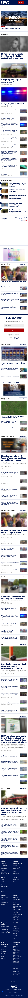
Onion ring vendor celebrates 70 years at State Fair (10, 563)
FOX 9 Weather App (17, 863)
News (3, 861)
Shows (15, 895)
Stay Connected (4, 943)
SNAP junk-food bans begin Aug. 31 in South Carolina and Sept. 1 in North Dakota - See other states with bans (14, 739)
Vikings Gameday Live (17, 906)
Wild (2, 884)
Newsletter (3, 949)
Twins (2, 883)
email (17, 982)
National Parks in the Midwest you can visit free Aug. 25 (10, 428)
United (2, 890)
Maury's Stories (6, 788)
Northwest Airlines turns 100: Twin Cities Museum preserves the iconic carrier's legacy (9, 839)
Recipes (14, 883)
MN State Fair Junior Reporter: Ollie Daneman (9, 570)
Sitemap (15, 933)
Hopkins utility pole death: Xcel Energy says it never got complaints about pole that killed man (10, 139)
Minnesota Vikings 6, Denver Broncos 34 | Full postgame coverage (9, 680)
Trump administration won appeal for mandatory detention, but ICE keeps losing (9, 473)
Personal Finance (5, 897)
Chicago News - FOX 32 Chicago (5, 930)
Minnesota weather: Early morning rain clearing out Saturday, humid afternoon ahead (9, 111)
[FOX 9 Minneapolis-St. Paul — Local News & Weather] (5, 2)
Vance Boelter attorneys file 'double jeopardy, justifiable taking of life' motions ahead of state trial (9, 152)
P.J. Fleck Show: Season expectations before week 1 (9, 687)
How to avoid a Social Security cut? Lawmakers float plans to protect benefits (9, 769)
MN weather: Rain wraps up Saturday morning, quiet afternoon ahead (9, 369)
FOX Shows (15, 897)
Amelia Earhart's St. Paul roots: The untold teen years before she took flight (9, 825)
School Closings (16, 867)
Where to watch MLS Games (16, 973)
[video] (14, 273)
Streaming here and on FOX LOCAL (10, 28)
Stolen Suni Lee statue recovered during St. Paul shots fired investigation (8, 173)
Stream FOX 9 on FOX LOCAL (11, 383)
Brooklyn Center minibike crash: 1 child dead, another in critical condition (18, 211)
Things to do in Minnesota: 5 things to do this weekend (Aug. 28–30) (9, 422)
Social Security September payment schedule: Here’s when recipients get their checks (9, 762)
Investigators (4, 868)
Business (3, 899)
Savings (3, 904)
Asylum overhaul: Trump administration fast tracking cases (9, 488)
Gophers (3, 881)
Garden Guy (15, 881)
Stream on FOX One (16, 943)
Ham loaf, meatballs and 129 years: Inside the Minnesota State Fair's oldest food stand (14, 811)
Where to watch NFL (16, 947)
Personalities (16, 928)
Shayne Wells (16, 879)
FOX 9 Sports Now (17, 911)
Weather (15, 861)
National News (4, 865)
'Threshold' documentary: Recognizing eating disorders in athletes (8, 307)
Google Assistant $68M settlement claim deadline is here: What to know (9, 755)
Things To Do (5, 399)
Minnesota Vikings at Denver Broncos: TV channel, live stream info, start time (10, 702)
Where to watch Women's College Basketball (17, 967)
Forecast (15, 865)
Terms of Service (15, 338)
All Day (14, 902)
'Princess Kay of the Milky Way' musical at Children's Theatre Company (10, 300)
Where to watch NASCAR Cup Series (17, 956)
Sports (3, 644)
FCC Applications (17, 938)
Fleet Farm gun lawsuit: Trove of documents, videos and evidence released (13, 458)
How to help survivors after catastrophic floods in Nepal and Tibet (10, 375)
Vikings (2, 879)
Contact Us (15, 925)
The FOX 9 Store (17, 919)
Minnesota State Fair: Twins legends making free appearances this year (9, 709)
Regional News (4, 923)
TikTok (2, 956)
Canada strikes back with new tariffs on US (9, 776)
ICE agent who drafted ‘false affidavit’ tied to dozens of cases (9, 496)
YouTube (3, 958)
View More (23, 264)
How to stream (4, 946)
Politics (2, 870)
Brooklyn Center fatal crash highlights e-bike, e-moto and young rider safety (10, 145)
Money (3, 716)
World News (4, 867)
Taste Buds (15, 912)
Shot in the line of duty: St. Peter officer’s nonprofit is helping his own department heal (9, 503)
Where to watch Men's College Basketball (16, 963)
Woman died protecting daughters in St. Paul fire (9, 294)
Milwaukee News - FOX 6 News (5, 927)
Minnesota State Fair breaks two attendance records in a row (8, 117)
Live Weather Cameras (16, 869)
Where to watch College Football (16, 950)
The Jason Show (16, 899)
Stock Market (4, 901)
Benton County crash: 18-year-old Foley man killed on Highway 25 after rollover (9, 124)
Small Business (4, 902)
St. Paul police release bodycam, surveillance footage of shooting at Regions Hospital (12, 81)
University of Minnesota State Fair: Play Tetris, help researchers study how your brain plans (9, 159)
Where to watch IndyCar (16, 959)
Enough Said (16, 904)
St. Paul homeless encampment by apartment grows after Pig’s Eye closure (9, 131)
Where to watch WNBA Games (16, 970)
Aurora (2, 891)
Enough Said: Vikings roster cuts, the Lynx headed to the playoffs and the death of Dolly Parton (9, 695)
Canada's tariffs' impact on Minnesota (9, 782)
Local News (4, 577)
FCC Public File (16, 937)
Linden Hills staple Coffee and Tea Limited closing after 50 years (9, 166)
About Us (16, 923)
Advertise (15, 935)
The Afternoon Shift (17, 914)
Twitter (2, 955)
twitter (14, 982)
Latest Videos (5, 264)
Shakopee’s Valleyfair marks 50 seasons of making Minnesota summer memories (10, 846)
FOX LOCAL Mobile (5, 948)
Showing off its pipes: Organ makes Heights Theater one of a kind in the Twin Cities (9, 853)
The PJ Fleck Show (17, 909)
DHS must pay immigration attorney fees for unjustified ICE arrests (9, 481)
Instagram (3, 953)
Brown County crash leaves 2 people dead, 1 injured (12, 104)
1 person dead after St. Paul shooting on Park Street (13, 597)
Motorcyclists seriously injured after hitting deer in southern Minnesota (17, 185)
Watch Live (21, 2)
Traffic (14, 871)
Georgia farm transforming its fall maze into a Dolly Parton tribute (13, 417)
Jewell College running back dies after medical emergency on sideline (13, 666)
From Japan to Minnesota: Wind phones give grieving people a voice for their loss (10, 832)
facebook (11, 982)
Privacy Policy (15, 337)
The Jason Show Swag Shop (16, 916)
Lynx (2, 888)
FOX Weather (16, 873)
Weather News (6, 344)
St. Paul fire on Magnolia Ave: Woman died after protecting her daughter (12, 56)
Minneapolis (4, 218)
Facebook (3, 951)
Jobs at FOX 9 (16, 930)
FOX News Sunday (5, 874)
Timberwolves (4, 886)
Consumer (3, 872)
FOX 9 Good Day (17, 901)
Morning (15, 877)
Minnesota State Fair (9, 248)
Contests (15, 926)
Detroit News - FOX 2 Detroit (5, 933)
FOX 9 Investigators (7, 436)
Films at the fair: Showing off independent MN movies (7, 287)
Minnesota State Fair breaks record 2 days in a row (14, 282)
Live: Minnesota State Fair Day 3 (8, 542)
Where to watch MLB (16, 953)
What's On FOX (16, 932)
